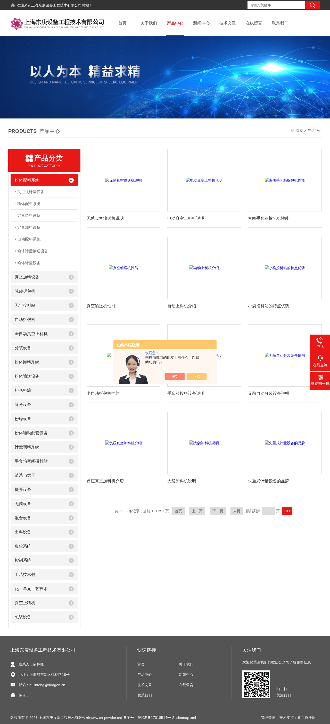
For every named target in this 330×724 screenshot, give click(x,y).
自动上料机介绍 (181, 306)
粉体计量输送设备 (32, 251)
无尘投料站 (25, 305)
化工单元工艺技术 (31, 588)
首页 (122, 23)
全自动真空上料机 (31, 333)
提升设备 (23, 489)
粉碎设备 (23, 418)
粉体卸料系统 (27, 362)
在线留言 (254, 23)
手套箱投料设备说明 (185, 393)
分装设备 (23, 348)
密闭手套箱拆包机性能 (268, 218)
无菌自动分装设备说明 (268, 393)
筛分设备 (23, 404)
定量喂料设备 (28, 215)
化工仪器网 (307, 718)
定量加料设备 (28, 227)
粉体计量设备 (28, 263)
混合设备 (23, 518)
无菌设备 (23, 503)
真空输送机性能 (101, 306)
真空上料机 (25, 603)
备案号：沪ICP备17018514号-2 (148, 718)
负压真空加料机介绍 (105, 481)
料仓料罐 (23, 390)
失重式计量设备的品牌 (268, 481)
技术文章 (227, 23)
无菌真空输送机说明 (105, 218)
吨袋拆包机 (25, 291)
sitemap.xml (186, 718)
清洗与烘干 (25, 475)
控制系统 (23, 560)
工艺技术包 (25, 574)
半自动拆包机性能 (103, 393)
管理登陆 (268, 718)
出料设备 (23, 532)
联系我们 (280, 23)
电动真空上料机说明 (185, 218)
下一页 (217, 511)
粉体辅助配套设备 (31, 433)
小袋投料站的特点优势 (268, 306)
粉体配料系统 (27, 180)
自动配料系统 (28, 239)
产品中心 (175, 23)
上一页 (197, 511)
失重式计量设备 (30, 192)
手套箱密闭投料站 (31, 461)
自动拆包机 (25, 319)
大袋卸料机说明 (181, 481)
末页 (236, 511)
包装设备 (23, 617)
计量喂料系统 (27, 447)
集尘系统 (23, 546)
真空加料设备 (27, 277)
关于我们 (149, 23)
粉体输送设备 (27, 376)
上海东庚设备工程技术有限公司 (56, 5)
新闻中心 (201, 23)
